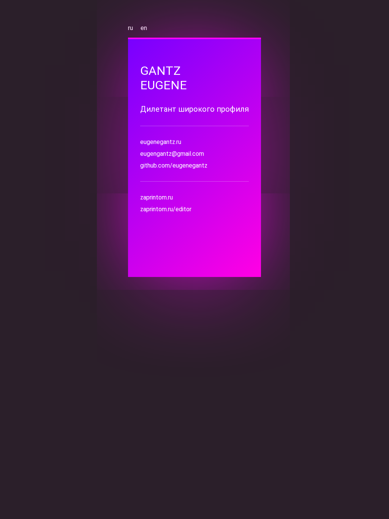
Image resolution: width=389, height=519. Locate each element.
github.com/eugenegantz (173, 165)
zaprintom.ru (156, 197)
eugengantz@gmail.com (172, 153)
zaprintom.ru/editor (165, 209)
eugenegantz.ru (160, 142)
